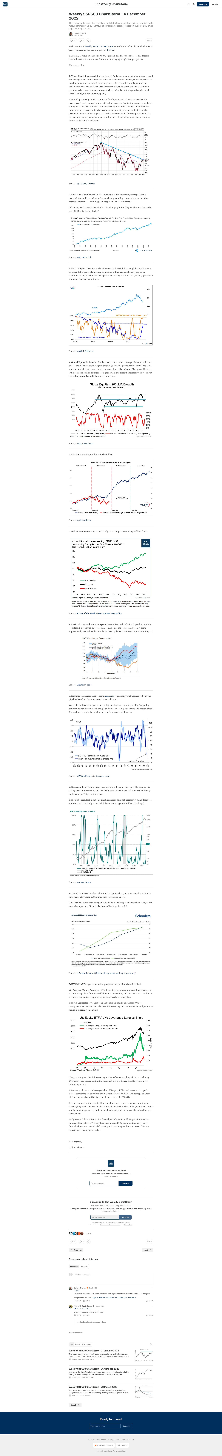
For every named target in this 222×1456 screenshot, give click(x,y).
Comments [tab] (74, 1267)
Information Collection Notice (110, 1225)
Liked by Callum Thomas (84, 1309)
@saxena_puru (102, 776)
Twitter (110, 50)
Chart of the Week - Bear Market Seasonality (99, 613)
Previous (78, 1250)
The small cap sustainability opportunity (115, 973)
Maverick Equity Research (84, 1306)
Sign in (215, 4)
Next (146, 1250)
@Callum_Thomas (86, 183)
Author (77, 1291)
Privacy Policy (128, 1225)
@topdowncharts (85, 443)
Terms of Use (122, 1222)
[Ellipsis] (152, 1288)
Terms (117, 1439)
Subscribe (203, 4)
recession (109, 696)
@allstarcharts (84, 520)
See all (73, 1405)
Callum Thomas (80, 33)
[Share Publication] (193, 4)
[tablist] (79, 1266)
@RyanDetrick (84, 257)
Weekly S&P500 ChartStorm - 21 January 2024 (94, 1350)
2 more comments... (76, 1332)
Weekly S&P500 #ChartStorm (99, 46)
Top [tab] (71, 1344)
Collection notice (127, 1439)
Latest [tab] (77, 1344)
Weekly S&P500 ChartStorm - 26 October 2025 (94, 1369)
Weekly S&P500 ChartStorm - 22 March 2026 (93, 1387)
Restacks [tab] (84, 1267)
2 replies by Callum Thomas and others (91, 1322)
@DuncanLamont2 (86, 973)
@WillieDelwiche (85, 351)
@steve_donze (84, 882)
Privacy (110, 1439)
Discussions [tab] (86, 1344)
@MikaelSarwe (84, 776)
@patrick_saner (84, 685)
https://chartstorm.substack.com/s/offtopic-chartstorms (114, 1297)
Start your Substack (105, 1445)
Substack (99, 1451)
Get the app (122, 1445)
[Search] (188, 4)
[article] (111, 1356)
